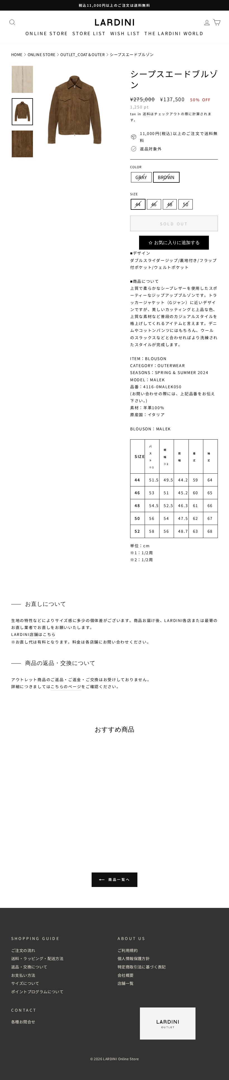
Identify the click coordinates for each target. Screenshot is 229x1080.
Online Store (46, 33)
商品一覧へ (118, 879)
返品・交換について (29, 967)
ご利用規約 (128, 950)
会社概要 (126, 975)
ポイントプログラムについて (37, 991)
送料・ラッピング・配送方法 (37, 958)
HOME (17, 54)
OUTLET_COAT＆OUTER (82, 54)
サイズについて (25, 983)
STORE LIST (89, 33)
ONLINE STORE (42, 54)
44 (138, 204)
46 (154, 204)
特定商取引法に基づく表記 (142, 967)
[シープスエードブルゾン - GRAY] (31, 835)
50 (185, 204)
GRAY (141, 177)
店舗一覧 (126, 983)
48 (170, 204)
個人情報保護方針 (134, 958)
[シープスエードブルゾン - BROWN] (38, 835)
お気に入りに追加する (177, 242)
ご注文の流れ (23, 950)
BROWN (166, 177)
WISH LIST (125, 33)
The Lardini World (173, 33)
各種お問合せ (23, 1021)
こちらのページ (66, 686)
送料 (146, 113)
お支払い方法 (23, 975)
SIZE (134, 194)
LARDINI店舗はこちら (33, 634)
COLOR (136, 167)
